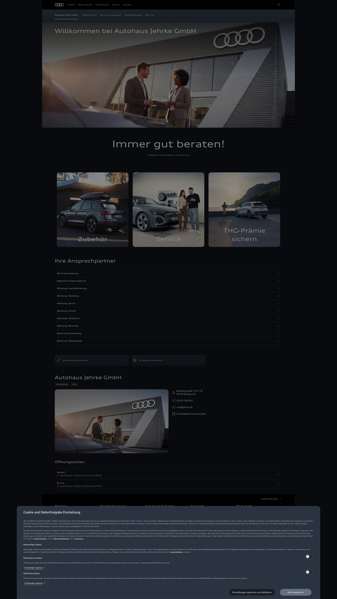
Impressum (79, 539)
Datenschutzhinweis (61, 539)
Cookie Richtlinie (40, 539)
